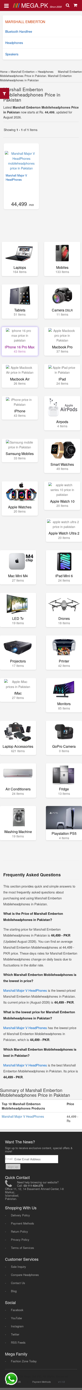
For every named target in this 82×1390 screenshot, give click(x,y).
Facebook (17, 1310)
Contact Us (18, 1283)
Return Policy (19, 1231)
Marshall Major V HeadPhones (16, 177)
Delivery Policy (20, 1215)
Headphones (14, 42)
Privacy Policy (20, 1239)
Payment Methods (22, 1223)
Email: (9, 1159)
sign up (13, 1166)
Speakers (11, 54)
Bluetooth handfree (18, 31)
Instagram (17, 1326)
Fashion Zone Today (24, 1361)
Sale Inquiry (18, 1266)
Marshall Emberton (23, 71)
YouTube (16, 1318)
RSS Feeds (18, 1342)
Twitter (15, 1334)
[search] (68, 5)
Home (3, 71)
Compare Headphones (25, 1275)
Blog (14, 1291)
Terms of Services (22, 1248)
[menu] (6, 5)
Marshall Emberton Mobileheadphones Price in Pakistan (31, 94)
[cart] (75, 5)
